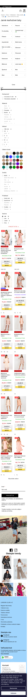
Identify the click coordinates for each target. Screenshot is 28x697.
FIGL (6, 180)
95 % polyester (9, 119)
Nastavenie (13, 688)
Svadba (7, 207)
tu (8, 684)
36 (1, 351)
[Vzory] (3, 160)
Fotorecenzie (4, 615)
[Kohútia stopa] (14, 163)
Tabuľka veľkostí (5, 612)
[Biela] (3, 153)
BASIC (7, 175)
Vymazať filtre (12, 226)
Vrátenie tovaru (5, 608)
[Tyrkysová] (17, 156)
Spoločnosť (8, 200)
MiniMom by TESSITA (11, 191)
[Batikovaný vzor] (10, 160)
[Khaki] (21, 163)
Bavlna (7, 112)
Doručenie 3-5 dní (10, 96)
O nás (2, 619)
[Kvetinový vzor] (21, 160)
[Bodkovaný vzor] (17, 160)
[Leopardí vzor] (7, 163)
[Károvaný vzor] (7, 160)
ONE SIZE (7, 129)
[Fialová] (17, 163)
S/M (6, 137)
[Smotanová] (10, 153)
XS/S (6, 133)
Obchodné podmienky (6, 622)
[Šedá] (17, 153)
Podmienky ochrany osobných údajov (10, 624)
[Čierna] (14, 153)
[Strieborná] (3, 156)
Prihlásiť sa (10, 495)
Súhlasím (13, 693)
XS (6, 131)
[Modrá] (10, 156)
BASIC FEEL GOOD (10, 177)
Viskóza (7, 117)
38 (4, 351)
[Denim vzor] (21, 156)
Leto (6, 218)
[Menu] (24, 11)
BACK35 (7, 265)
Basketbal (8, 202)
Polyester (7, 110)
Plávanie (7, 204)
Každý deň (8, 198)
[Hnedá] (21, 153)
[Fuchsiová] (17, 167)
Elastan (7, 108)
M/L (6, 142)
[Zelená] (14, 167)
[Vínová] (21, 167)
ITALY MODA (8, 182)
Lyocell (7, 121)
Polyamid (7, 114)
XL (3, 312)
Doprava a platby (5, 610)
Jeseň (7, 220)
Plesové (7, 209)
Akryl (6, 106)
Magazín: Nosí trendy (6, 605)
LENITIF (7, 188)
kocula (7, 186)
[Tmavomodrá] (7, 156)
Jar (6, 216)
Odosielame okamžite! (11, 99)
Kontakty (3, 626)
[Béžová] (7, 153)
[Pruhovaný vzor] (10, 163)
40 (7, 351)
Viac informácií (5, 653)
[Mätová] (7, 167)
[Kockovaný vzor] (14, 160)
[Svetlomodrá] (14, 156)
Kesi (6, 184)
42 (15, 393)
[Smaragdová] (3, 167)
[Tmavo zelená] (10, 167)
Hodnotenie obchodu (6, 617)
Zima (6, 223)
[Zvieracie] (3, 163)
